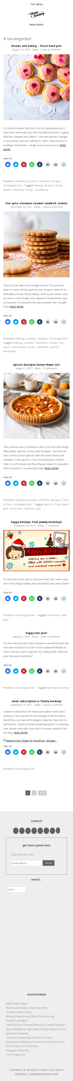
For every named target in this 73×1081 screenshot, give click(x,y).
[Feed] (16, 831)
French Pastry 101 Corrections (22, 1046)
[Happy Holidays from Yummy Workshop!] (36, 570)
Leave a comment (51, 49)
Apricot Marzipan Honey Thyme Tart (36, 364)
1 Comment (52, 525)
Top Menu (36, 4)
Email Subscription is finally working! (36, 701)
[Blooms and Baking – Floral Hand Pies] (36, 119)
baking (38, 185)
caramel (28, 342)
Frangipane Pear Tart (17, 1050)
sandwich (42, 347)
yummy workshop (58, 687)
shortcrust (16, 508)
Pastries (44, 181)
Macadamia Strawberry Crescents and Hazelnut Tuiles (35, 1041)
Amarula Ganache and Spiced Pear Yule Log (30, 1016)
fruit (57, 504)
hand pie (18, 189)
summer (29, 508)
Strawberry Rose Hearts (19, 1012)
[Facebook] (40, 831)
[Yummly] (58, 830)
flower (7, 189)
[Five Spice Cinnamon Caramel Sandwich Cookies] (36, 276)
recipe (29, 189)
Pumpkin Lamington (17, 1020)
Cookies (31, 338)
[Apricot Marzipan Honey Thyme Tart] (36, 438)
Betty (35, 49)
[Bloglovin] (28, 831)
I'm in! (48, 863)
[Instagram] (52, 831)
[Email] (22, 831)
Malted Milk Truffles (16, 1003)
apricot (48, 504)
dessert (49, 185)
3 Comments (50, 368)
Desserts (32, 181)
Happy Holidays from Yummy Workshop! (36, 522)
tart (38, 508)
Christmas (53, 615)
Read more (17, 306)
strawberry (41, 189)
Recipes (56, 181)
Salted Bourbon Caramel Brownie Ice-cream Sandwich (35, 1024)
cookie (53, 342)
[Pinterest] (46, 831)
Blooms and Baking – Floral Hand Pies (36, 46)
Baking (20, 181)
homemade (19, 347)
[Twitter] (34, 831)
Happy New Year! (36, 633)
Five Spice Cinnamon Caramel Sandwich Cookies (36, 203)
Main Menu (37, 24)
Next (42, 793)
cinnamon (41, 342)
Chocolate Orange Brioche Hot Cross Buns (29, 1037)
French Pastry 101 (15, 1054)
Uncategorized (12, 185)
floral (58, 185)
